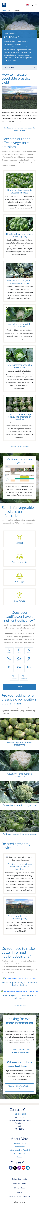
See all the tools (19, 1005)
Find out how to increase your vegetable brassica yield (19, 129)
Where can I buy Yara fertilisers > (19, 1087)
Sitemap (19, 1192)
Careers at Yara (19, 1147)
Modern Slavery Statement (19, 1197)
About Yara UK (19, 1153)
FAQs (19, 1157)
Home (4, 10)
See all (19, 687)
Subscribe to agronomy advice (19, 940)
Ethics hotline (19, 1188)
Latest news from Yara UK (19, 1150)
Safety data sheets (19, 1179)
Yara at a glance (19, 1143)
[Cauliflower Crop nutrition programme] (19, 474)
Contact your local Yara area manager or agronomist (19, 1051)
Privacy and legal (19, 1183)
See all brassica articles (19, 446)
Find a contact (19, 1114)
